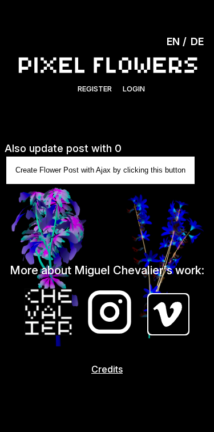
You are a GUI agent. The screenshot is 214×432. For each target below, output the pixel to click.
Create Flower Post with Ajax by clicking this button (100, 170)
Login (134, 88)
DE (197, 41)
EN (173, 41)
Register (95, 88)
